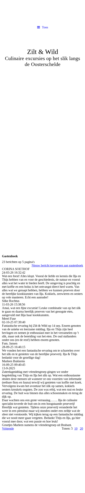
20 (81, 428)
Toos (45, 27)
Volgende (8, 428)
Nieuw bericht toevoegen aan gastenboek (57, 265)
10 (75, 428)
